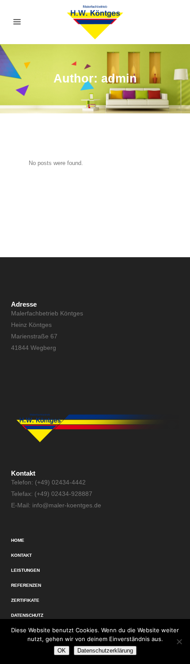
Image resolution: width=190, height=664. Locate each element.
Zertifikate (25, 600)
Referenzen (26, 585)
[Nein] (179, 641)
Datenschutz (27, 615)
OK (61, 650)
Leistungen (25, 570)
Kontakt (21, 555)
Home (17, 540)
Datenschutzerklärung (105, 650)
